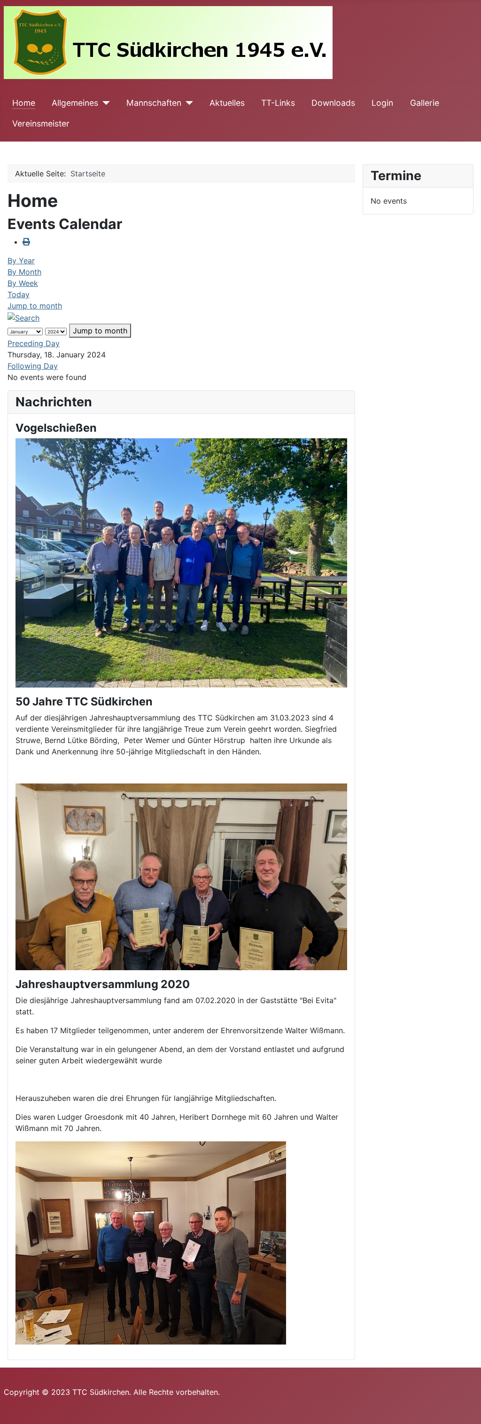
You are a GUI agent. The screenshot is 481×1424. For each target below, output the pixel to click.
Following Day (33, 366)
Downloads (333, 103)
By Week (23, 283)
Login (382, 103)
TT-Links (278, 103)
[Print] (26, 241)
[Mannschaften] (187, 103)
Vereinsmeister (41, 123)
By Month (24, 272)
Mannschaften (153, 103)
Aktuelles (227, 103)
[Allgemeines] (104, 103)
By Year (21, 260)
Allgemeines (75, 103)
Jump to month (35, 305)
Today (19, 294)
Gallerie (424, 103)
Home (23, 103)
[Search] (23, 317)
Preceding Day (34, 343)
